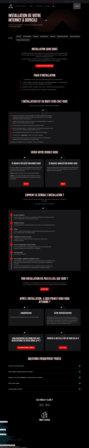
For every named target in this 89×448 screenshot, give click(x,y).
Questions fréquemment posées (23, 39)
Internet (1, 424)
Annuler (63, 184)
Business (15, 1)
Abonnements (3, 426)
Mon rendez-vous (44, 36)
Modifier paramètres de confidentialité (8, 445)
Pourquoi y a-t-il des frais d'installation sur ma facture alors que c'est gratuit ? (25, 377)
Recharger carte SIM (4, 435)
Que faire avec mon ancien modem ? (16, 365)
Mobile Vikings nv (4, 446)
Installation (52, 36)
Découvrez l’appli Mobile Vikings (7, 436)
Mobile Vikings (3, 421)
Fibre (1, 425)
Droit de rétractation (4, 440)
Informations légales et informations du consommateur (11, 439)
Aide (53, 6)
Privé (10, 1)
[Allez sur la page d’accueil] (10, 6)
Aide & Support (3, 444)
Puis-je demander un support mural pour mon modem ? (20, 371)
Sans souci (19, 36)
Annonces (73, 1)
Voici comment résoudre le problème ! (26, 347)
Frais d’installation (27, 36)
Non (48, 405)
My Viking (77, 6)
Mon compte (2, 433)
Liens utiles (3, 434)
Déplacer (26, 184)
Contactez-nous (44, 289)
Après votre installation (75, 36)
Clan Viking (47, 6)
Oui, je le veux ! (63, 347)
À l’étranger (67, 1)
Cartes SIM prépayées (4, 427)
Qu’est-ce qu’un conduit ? (14, 383)
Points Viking (3, 432)
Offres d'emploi (3, 443)
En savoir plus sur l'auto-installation (44, 66)
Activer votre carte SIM (5, 437)
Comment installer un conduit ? (15, 389)
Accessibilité (2, 441)
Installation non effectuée (62, 36)
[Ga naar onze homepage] (44, 420)
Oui (42, 405)
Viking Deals (39, 6)
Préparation (35, 36)
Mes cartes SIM (3, 430)
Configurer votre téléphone (5, 438)
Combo (1, 423)
